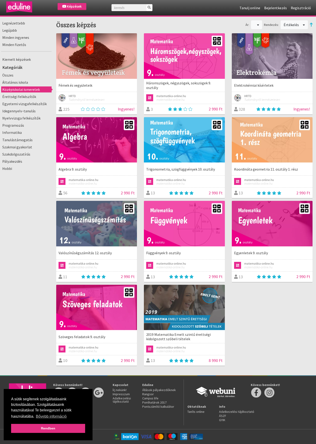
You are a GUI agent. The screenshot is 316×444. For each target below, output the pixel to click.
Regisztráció (301, 8)
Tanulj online (249, 8)
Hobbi (7, 168)
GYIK (222, 420)
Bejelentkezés (275, 8)
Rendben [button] (48, 428)
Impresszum (121, 394)
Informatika (12, 132)
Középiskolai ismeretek (21, 89)
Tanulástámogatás (17, 140)
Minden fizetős (14, 44)
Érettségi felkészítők (19, 96)
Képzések (74, 6)
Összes (7, 75)
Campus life (150, 398)
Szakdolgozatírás (16, 154)
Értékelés (292, 24)
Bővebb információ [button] (51, 416)
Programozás (13, 125)
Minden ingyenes (15, 37)
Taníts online (195, 412)
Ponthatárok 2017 (154, 402)
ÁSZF (222, 416)
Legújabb (9, 30)
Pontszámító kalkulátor (158, 406)
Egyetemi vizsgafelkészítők (24, 103)
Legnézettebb (13, 23)
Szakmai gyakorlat (17, 147)
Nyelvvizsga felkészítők (21, 118)
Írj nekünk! (120, 390)
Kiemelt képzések (16, 59)
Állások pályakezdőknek (159, 390)
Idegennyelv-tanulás (19, 111)
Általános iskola (15, 82)
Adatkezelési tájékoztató (122, 400)
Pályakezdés (12, 161)
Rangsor (148, 394)
